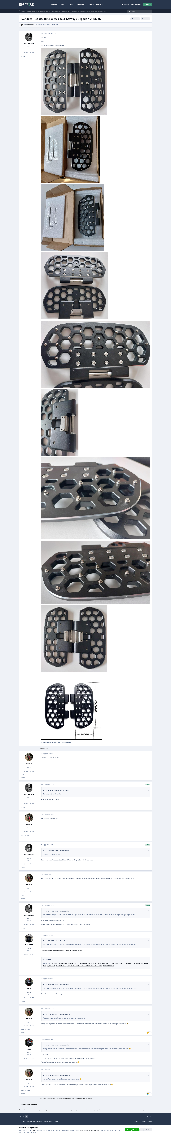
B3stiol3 (29, 764)
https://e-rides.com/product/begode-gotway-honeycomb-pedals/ (62, 950)
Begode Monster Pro (104, 963)
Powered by (143, 1121)
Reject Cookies (146, 1130)
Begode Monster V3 (118, 963)
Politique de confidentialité (34, 1121)
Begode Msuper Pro (131, 963)
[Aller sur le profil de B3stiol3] (29, 757)
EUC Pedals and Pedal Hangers (61, 963)
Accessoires (54, 24)
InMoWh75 (29, 945)
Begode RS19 (51, 966)
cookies (34, 1130)
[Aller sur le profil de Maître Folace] (22, 25)
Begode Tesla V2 (72, 966)
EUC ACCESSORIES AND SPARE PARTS (90, 966)
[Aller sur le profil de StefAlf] (29, 982)
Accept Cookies (133, 1130)
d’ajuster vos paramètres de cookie (88, 1130)
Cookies (56, 1121)
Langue (22, 1121)
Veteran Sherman (108, 966)
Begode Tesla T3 (61, 966)
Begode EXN (83, 963)
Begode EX (74, 963)
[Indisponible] (74, 49)
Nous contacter (48, 1121)
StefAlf (29, 989)
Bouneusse (63, 1014)
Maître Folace (30, 24)
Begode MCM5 (92, 963)
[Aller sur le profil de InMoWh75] (29, 938)
